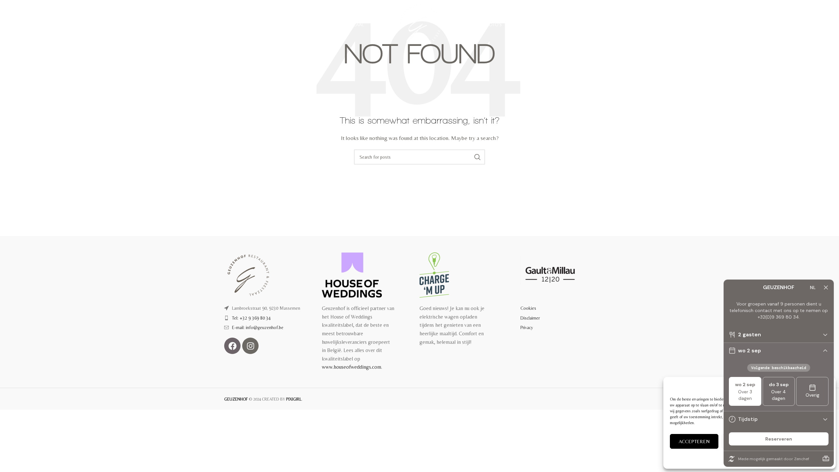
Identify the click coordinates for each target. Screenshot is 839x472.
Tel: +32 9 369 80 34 (251, 318)
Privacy (526, 327)
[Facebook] (232, 346)
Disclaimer (530, 318)
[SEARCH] (477, 157)
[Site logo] (419, 24)
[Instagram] (250, 346)
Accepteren (694, 441)
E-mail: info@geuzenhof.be (257, 327)
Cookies (528, 308)
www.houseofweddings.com (351, 367)
